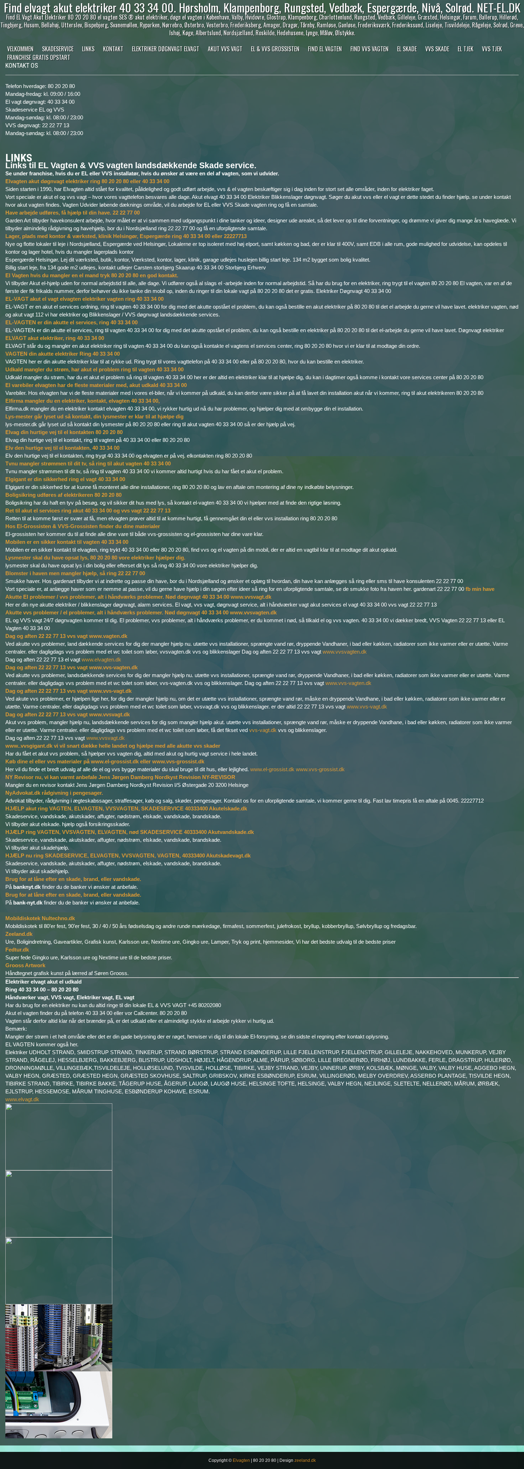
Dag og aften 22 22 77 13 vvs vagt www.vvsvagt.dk (67, 714)
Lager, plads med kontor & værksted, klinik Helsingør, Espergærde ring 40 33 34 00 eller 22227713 (126, 236)
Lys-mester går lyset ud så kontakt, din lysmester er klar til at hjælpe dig (94, 416)
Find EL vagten (325, 49)
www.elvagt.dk (22, 1099)
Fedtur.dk (17, 950)
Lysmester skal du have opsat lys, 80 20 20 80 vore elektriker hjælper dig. (95, 558)
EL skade (407, 49)
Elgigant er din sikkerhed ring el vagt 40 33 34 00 (65, 479)
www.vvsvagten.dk (345, 652)
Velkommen (20, 49)
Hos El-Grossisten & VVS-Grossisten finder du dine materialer (82, 526)
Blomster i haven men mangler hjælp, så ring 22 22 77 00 (75, 573)
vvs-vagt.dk (263, 730)
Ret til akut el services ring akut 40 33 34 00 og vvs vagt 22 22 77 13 (87, 510)
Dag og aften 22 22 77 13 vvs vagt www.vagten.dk (66, 636)
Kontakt (113, 49)
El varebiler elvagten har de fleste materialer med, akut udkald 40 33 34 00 (96, 385)
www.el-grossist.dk (272, 769)
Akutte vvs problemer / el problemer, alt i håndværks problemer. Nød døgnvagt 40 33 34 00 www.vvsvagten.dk (141, 612)
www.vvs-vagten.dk (348, 683)
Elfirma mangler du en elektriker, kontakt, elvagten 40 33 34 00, (82, 401)
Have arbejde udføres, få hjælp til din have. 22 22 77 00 (72, 213)
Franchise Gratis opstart (38, 57)
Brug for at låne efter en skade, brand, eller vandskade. (73, 879)
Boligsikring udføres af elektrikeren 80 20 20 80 (63, 495)
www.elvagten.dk (101, 659)
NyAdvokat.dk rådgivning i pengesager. (54, 793)
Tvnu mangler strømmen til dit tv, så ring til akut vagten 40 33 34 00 (88, 463)
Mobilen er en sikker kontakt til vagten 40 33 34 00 (66, 542)
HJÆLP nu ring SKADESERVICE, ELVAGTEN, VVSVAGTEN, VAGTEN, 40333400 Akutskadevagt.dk (128, 855)
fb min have (480, 589)
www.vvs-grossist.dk (320, 769)
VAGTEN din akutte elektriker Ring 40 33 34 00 (62, 354)
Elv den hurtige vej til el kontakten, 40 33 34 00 (62, 448)
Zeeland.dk (18, 934)
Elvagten (241, 1460)
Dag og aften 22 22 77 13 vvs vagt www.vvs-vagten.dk (71, 667)
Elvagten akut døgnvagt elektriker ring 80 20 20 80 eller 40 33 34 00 (87, 181)
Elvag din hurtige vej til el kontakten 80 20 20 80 (64, 432)
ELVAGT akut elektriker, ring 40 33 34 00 (54, 338)
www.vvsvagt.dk (105, 738)
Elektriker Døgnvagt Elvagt (165, 49)
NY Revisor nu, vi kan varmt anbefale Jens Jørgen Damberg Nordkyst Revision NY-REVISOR (120, 777)
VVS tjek (492, 49)
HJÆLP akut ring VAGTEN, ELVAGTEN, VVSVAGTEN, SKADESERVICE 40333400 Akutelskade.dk (126, 808)
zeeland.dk (305, 1460)
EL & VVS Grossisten (275, 49)
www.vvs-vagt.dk (367, 706)
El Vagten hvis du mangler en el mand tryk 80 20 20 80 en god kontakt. (91, 275)
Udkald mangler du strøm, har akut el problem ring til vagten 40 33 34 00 (94, 369)
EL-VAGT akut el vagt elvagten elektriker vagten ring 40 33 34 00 (84, 299)
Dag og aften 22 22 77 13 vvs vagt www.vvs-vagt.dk (68, 691)
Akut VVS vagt (225, 49)
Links (88, 49)
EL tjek (465, 49)
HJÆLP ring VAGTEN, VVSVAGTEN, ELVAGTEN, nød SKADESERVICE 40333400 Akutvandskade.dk (129, 832)
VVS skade (437, 49)
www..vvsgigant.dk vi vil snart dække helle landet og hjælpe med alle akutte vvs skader (112, 746)
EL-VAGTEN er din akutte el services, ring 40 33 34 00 (71, 322)
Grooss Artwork (25, 965)
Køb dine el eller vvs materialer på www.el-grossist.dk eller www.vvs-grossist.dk (104, 761)
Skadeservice (57, 49)
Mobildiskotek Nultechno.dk (40, 918)
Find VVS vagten (369, 49)
